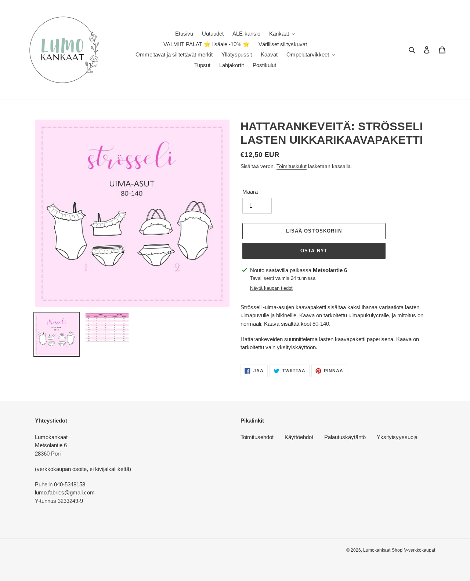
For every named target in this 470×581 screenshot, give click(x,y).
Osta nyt (313, 250)
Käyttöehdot (299, 437)
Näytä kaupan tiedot (271, 288)
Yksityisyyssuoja (397, 437)
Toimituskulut (291, 166)
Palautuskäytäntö (345, 437)
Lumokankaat (376, 550)
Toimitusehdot (257, 437)
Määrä (250, 192)
